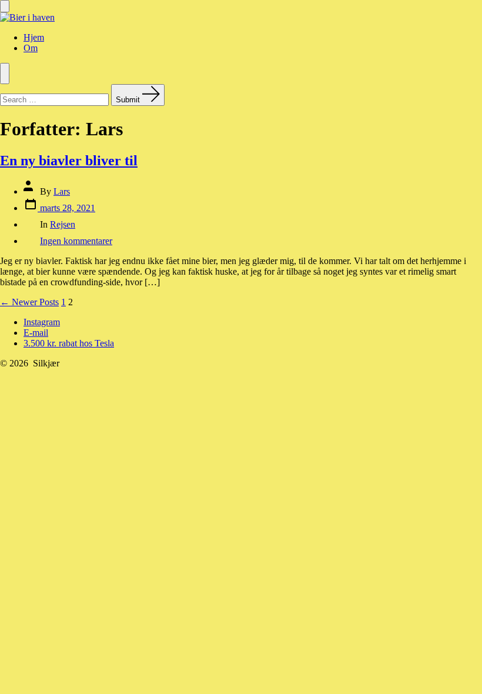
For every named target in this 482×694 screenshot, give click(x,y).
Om (31, 48)
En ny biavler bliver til (69, 160)
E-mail (36, 333)
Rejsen (62, 224)
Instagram (42, 322)
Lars (61, 191)
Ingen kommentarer (76, 241)
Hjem (34, 37)
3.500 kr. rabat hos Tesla (69, 343)
